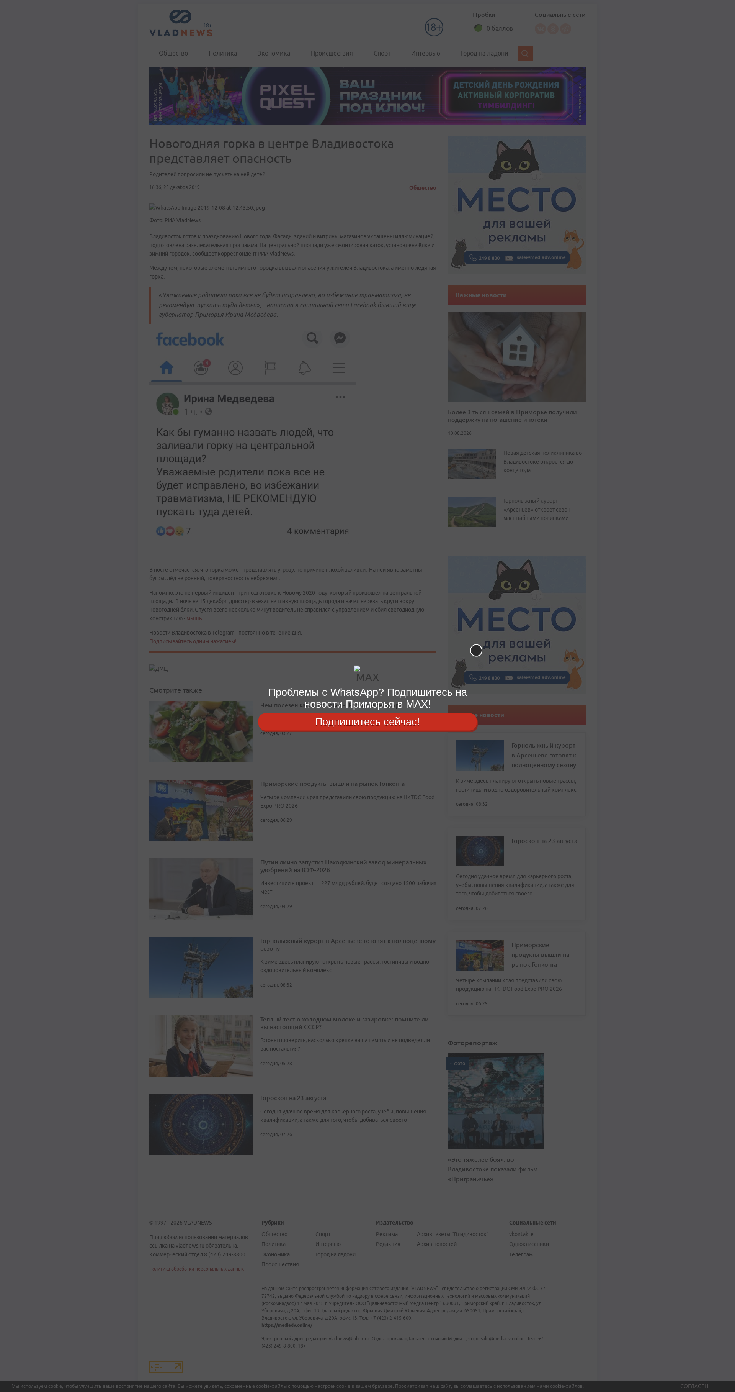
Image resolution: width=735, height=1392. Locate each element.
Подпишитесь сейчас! (367, 721)
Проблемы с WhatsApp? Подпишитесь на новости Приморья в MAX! (367, 698)
